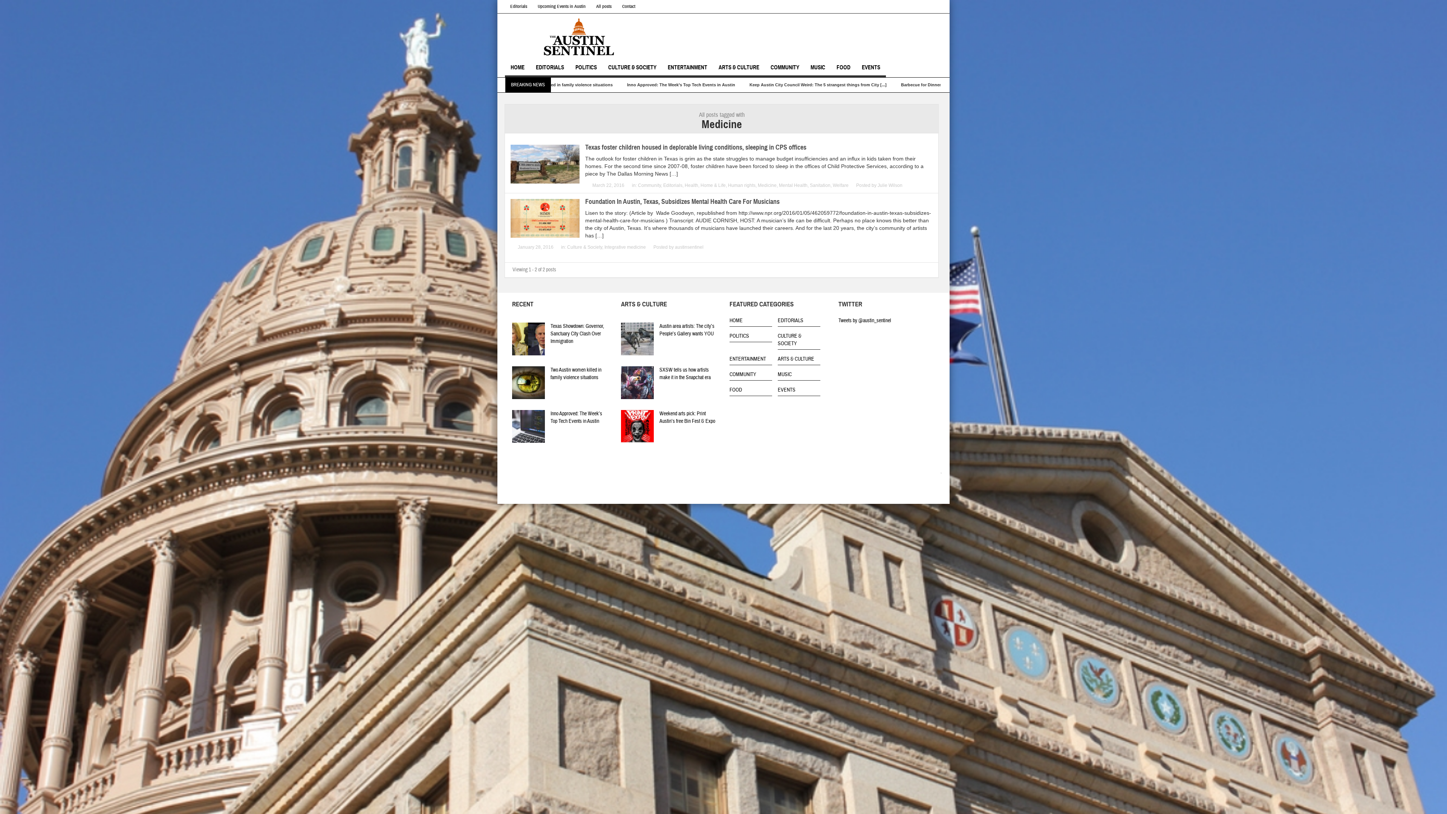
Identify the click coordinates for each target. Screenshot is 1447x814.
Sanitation (820, 185)
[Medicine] (582, 37)
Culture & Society (632, 67)
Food (843, 67)
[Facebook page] (938, 475)
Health (691, 185)
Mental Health (793, 185)
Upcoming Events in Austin (562, 6)
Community (785, 67)
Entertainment (687, 67)
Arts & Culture (739, 67)
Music (818, 67)
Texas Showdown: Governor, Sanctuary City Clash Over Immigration (577, 334)
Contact (628, 6)
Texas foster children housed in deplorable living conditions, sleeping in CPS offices (695, 147)
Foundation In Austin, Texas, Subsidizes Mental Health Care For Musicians (682, 201)
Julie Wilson (890, 185)
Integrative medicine (625, 247)
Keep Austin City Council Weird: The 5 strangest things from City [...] (643, 85)
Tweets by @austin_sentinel (864, 320)
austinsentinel (689, 247)
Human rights (742, 185)
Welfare (841, 185)
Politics (586, 67)
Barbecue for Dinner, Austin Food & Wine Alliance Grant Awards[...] (793, 85)
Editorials (518, 6)
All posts (604, 6)
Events (871, 67)
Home (518, 67)
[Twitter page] (926, 475)
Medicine (767, 185)
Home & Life (713, 185)
